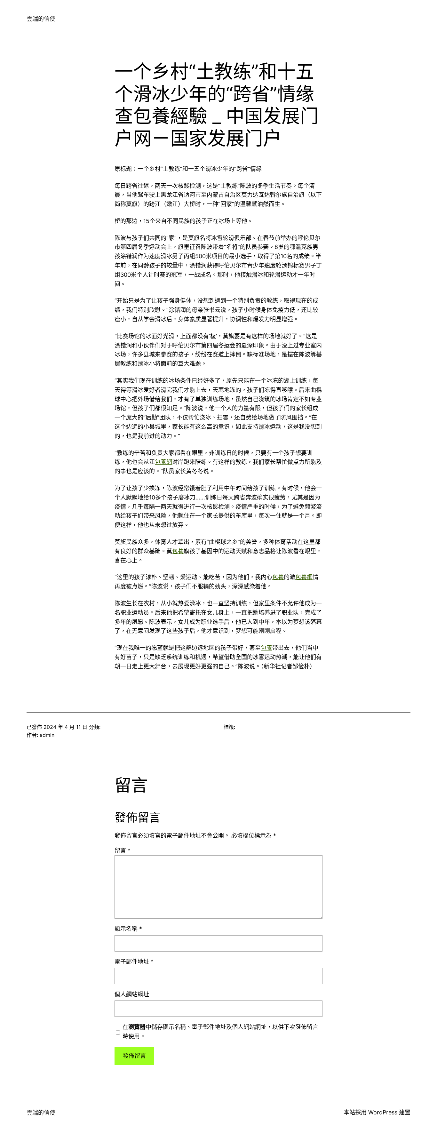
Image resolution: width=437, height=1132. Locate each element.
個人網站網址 (132, 994)
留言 (123, 850)
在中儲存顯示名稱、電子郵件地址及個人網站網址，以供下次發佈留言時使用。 (220, 1032)
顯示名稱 (128, 928)
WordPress (382, 1112)
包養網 (163, 461)
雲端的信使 (41, 18)
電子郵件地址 (134, 961)
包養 (178, 551)
